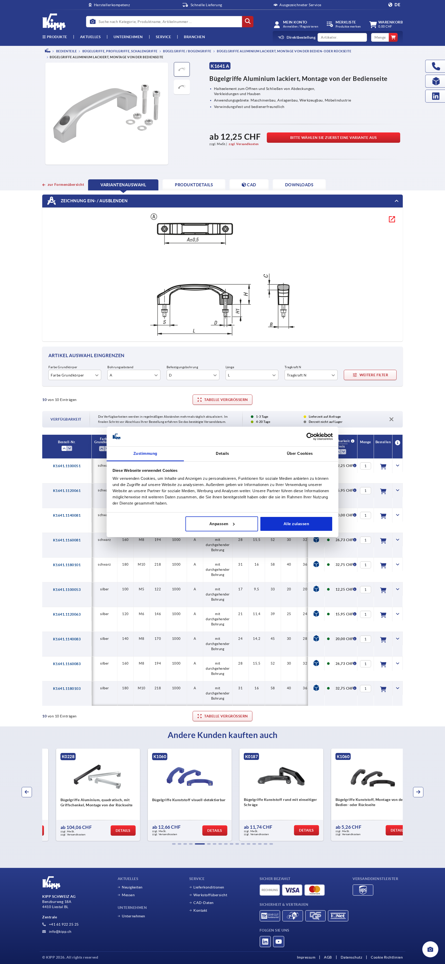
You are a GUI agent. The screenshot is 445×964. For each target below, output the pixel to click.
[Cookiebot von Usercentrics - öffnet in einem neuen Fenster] (310, 436)
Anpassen (218, 524)
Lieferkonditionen (208, 887)
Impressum (306, 957)
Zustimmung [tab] (145, 453)
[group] (85, 795)
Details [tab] (222, 453)
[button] (174, 844)
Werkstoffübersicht (210, 895)
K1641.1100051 (67, 466)
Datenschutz (351, 957)
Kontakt (200, 910)
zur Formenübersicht (66, 184)
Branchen (194, 37)
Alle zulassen (296, 524)
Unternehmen (128, 37)
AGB (328, 957)
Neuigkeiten (132, 887)
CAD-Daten (203, 903)
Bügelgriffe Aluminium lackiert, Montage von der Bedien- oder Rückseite (284, 51)
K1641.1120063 (67, 614)
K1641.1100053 (67, 590)
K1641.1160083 (67, 664)
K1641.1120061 (67, 491)
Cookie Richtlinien (387, 957)
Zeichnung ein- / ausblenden (93, 200)
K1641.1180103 (67, 688)
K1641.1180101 (67, 565)
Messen (128, 895)
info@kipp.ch (60, 931)
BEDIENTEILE (66, 51)
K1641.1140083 (67, 639)
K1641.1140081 (67, 515)
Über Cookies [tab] (300, 453)
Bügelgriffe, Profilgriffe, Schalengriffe (120, 51)
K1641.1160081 (67, 540)
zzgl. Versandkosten (244, 144)
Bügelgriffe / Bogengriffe (186, 51)
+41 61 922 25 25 (63, 924)
